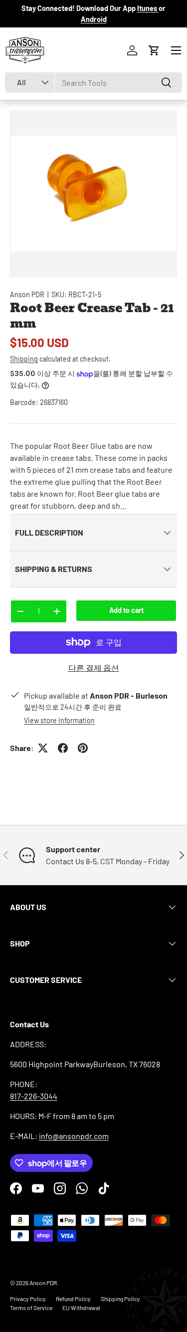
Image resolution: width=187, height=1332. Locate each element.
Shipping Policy (120, 1298)
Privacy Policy (28, 1298)
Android (94, 19)
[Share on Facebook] (63, 748)
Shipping (24, 359)
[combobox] (93, 82)
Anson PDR (27, 294)
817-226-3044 (33, 1096)
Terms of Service (31, 1307)
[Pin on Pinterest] (83, 748)
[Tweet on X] (43, 748)
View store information (59, 720)
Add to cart (126, 610)
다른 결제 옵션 (93, 667)
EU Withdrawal (81, 1307)
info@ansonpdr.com (74, 1136)
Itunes (148, 8)
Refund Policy (73, 1298)
